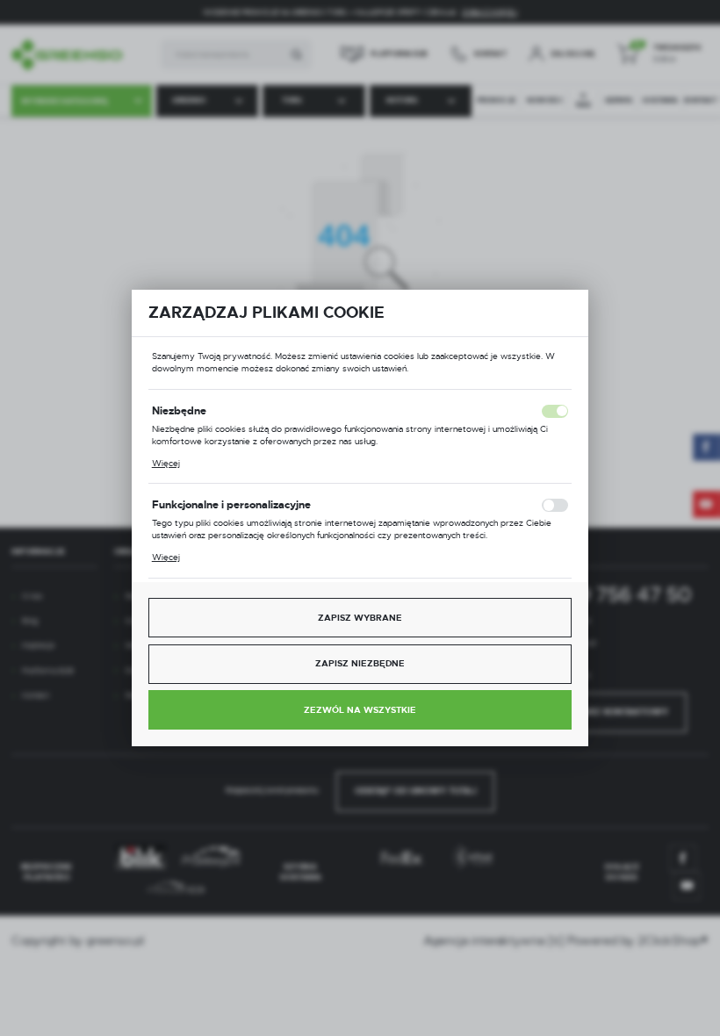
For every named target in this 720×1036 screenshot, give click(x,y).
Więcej (166, 463)
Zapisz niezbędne (360, 663)
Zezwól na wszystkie (360, 710)
